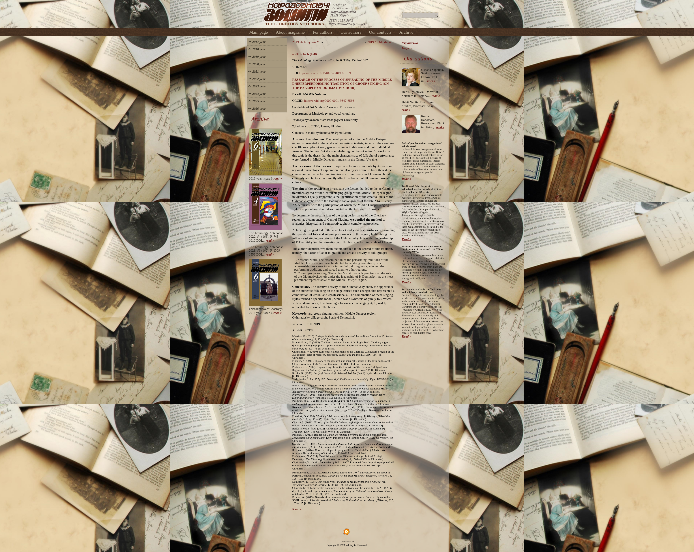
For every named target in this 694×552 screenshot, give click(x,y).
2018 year (258, 49)
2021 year (258, 71)
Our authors (350, 32)
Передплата (347, 541)
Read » (406, 179)
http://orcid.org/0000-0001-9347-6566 (329, 100)
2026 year (258, 108)
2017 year (258, 42)
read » (277, 178)
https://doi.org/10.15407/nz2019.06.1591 (326, 73)
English (407, 48)
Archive (406, 32)
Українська (410, 43)
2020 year (258, 64)
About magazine (290, 32)
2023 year (258, 86)
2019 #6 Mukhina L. (381, 42)
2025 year (258, 101)
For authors (323, 32)
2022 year (258, 79)
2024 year (258, 94)
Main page (258, 32)
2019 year (258, 56)
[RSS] (347, 531)
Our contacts (380, 32)
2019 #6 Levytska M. (306, 42)
